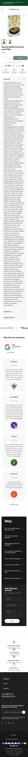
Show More (18, 379)
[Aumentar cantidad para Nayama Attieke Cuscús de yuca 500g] (10, 58)
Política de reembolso (9, 751)
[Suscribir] (23, 712)
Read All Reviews (14, 504)
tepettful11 (14, 361)
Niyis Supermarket (16, 345)
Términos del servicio (10, 752)
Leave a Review (10, 352)
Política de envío (18, 752)
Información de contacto (14, 754)
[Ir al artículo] (4, 41)
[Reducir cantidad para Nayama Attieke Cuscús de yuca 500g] (3, 58)
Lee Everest (14, 474)
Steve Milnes (14, 397)
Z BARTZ (14, 436)
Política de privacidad (18, 751)
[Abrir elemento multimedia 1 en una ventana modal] (23, 15)
